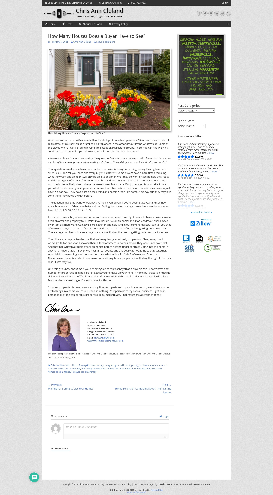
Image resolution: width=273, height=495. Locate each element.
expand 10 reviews (201, 212)
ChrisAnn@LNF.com (104, 337)
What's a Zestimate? (136, 492)
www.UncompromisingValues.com (105, 340)
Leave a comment (105, 41)
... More (210, 152)
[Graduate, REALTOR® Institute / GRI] (214, 238)
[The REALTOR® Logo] (186, 238)
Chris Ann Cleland (99, 10)
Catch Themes (165, 484)
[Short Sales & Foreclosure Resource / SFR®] (189, 248)
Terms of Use (157, 490)
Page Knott (187, 177)
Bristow (55, 365)
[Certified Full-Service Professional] (212, 248)
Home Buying (79, 365)
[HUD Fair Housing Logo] (199, 238)
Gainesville (65, 365)
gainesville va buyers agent (128, 365)
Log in (225, 2)
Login (165, 416)
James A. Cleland (202, 484)
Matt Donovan (189, 159)
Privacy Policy (125, 484)
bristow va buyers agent (101, 365)
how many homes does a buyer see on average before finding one (116, 368)
